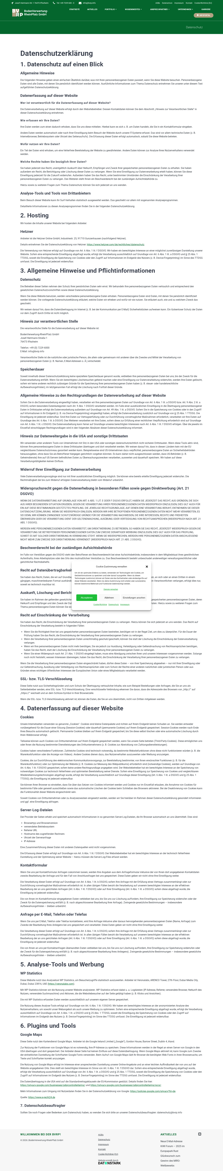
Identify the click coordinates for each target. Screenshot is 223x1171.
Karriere (206, 9)
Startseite (74, 9)
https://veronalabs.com (60, 983)
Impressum (125, 604)
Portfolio (110, 9)
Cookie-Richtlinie (100, 604)
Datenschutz (113, 604)
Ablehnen (109, 597)
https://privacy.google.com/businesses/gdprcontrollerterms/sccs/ (125, 1085)
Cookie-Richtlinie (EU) (203, 3)
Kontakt (189, 3)
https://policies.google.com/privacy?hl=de (152, 1091)
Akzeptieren (87, 597)
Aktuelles (92, 9)
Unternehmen (184, 9)
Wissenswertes (132, 9)
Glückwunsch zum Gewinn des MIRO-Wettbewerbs (170, 1160)
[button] (146, 566)
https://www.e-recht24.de (41, 1097)
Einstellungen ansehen (134, 597)
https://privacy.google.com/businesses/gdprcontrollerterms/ (52, 1085)
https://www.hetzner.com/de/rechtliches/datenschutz (115, 244)
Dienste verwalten (111, 589)
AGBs (157, 3)
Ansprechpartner (159, 9)
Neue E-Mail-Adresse (171, 1141)
